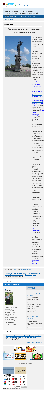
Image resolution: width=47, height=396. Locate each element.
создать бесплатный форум (34, 342)
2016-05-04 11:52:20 (32, 288)
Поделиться (30, 287)
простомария (9, 289)
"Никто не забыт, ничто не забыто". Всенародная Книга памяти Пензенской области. (23, 274)
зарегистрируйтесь (26, 269)
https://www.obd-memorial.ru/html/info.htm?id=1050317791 (34, 293)
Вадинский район (30, 275)
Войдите (16, 269)
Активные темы (9, 19)
